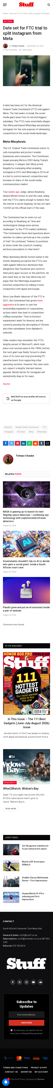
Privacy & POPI (39, 1068)
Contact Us (11, 1072)
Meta (31, 432)
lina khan (21, 432)
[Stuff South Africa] (26, 5)
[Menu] (5, 4)
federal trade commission (27, 427)
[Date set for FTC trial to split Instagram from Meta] (26, 70)
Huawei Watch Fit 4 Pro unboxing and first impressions (33, 896)
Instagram (9, 432)
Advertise (26, 1072)
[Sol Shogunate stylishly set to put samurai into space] (11, 849)
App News (8, 21)
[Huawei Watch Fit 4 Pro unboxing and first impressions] (11, 897)
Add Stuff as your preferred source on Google (28, 398)
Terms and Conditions (15, 1068)
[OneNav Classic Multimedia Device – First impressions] (11, 881)
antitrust (8, 427)
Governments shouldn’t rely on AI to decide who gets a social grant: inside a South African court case (26, 564)
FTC (44, 427)
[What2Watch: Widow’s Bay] (26, 766)
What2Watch (9, 782)
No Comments (11, 50)
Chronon (40, 1079)
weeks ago (13, 192)
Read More (11, 809)
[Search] (48, 4)
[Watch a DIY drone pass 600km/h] (11, 865)
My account (41, 1072)
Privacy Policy (27, 1033)
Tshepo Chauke (18, 46)
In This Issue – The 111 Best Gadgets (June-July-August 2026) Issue (26, 723)
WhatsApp (42, 432)
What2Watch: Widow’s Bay (21, 788)
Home (5, 14)
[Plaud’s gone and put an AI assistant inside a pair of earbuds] (26, 590)
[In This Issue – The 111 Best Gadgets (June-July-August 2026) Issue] (26, 683)
